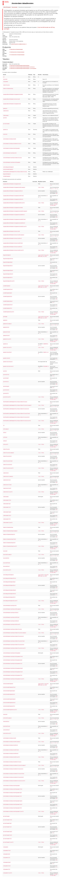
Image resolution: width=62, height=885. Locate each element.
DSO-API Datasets (7, 7)
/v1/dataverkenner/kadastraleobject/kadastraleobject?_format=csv (22, 67)
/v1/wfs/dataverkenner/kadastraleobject (16, 52)
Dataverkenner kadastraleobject (25, 7)
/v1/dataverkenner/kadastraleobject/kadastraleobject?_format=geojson (22, 68)
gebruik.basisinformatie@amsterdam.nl (18, 44)
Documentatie (14, 7)
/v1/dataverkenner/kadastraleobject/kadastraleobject (19, 65)
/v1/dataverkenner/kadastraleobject (16, 49)
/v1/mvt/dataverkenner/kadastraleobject (16, 54)
